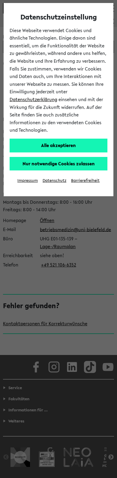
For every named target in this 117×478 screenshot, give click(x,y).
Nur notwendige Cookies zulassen (58, 163)
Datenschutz (54, 180)
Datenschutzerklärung (33, 99)
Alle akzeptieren (58, 145)
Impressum (27, 180)
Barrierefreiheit (85, 180)
